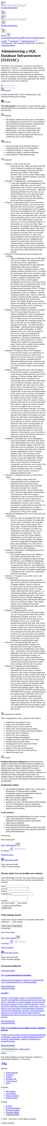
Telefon (4, 891)
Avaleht (4, 41)
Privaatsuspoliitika (13, 1110)
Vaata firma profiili (11, 860)
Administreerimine (28, 41)
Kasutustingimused (13, 1108)
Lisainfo (4, 901)
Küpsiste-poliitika (12, 1112)
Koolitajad (13, 8)
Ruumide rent (28, 38)
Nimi (3, 886)
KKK (8, 1083)
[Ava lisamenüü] (2, 10)
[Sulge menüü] (8, 35)
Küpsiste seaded (12, 1115)
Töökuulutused (39, 38)
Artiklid (20, 38)
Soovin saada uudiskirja (12, 905)
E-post (4, 889)
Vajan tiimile (17, 926)
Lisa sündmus (11, 1094)
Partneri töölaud (12, 1098)
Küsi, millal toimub (8, 845)
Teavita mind (6, 908)
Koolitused (5, 8)
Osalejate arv (6, 894)
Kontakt (9, 1106)
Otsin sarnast (6, 926)
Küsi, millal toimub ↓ (23, 1049)
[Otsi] (3, 23)
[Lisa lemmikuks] (18, 845)
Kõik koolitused (12, 1073)
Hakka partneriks (12, 1096)
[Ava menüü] (3, 13)
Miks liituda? (11, 1091)
